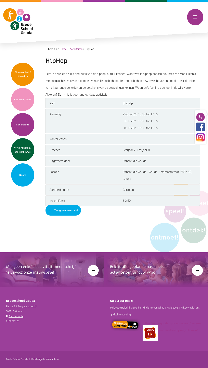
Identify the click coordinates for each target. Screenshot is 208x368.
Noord (22, 175)
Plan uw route (16, 316)
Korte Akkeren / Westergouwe (22, 149)
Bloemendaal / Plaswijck (23, 74)
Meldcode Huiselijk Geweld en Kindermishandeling (137, 308)
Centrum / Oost (22, 99)
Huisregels (172, 308)
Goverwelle (22, 124)
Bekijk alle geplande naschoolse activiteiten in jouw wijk (138, 269)
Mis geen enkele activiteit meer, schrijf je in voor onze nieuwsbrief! (41, 269)
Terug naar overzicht (65, 210)
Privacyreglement (190, 308)
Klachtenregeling (122, 314)
